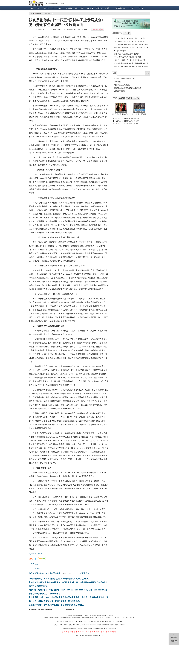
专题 (114, 73)
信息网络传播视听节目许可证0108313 (54, 618)
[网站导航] (80, 615)
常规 (102, 29)
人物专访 (136, 98)
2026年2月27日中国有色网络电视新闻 (139, 114)
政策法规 (84, 29)
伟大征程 (117, 82)
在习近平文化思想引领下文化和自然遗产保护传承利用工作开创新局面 (132, 44)
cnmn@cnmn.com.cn (92, 625)
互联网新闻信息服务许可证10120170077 (93, 618)
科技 (76, 8)
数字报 (141, 8)
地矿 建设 (90, 8)
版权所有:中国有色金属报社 (73, 632)
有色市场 (69, 8)
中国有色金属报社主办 (52, 3)
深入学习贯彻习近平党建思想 (124, 78)
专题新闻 (129, 98)
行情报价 (131, 8)
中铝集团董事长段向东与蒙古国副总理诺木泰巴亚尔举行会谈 (132, 63)
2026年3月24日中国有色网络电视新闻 (121, 114)
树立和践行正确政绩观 (122, 85)
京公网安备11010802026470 (114, 618)
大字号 (93, 29)
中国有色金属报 (71, 29)
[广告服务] (93, 615)
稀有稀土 (60, 8)
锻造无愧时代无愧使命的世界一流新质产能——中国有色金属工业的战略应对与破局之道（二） (132, 66)
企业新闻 (122, 98)
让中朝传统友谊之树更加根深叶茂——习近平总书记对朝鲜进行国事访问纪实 (132, 38)
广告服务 (61, 3)
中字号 (98, 29)
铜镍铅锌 (46, 8)
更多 (147, 73)
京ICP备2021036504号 (129, 618)
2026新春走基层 (119, 91)
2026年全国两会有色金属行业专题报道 (127, 88)
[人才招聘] (110, 615)
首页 (31, 8)
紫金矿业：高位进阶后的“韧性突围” (126, 54)
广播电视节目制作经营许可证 (73, 618)
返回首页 (174, 641)
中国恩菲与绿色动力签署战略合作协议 (127, 57)
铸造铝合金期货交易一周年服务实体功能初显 (129, 60)
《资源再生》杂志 (120, 8)
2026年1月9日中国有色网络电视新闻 (126, 124)
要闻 (37, 8)
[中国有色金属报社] (71, 615)
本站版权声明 (111, 632)
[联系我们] (86, 615)
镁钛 (82, 8)
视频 (116, 98)
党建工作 (99, 8)
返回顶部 (174, 637)
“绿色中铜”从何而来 (121, 51)
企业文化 (108, 8)
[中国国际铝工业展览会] (131, 23)
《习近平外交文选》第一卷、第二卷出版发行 (129, 41)
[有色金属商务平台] (101, 615)
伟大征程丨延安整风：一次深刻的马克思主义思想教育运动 (132, 48)
